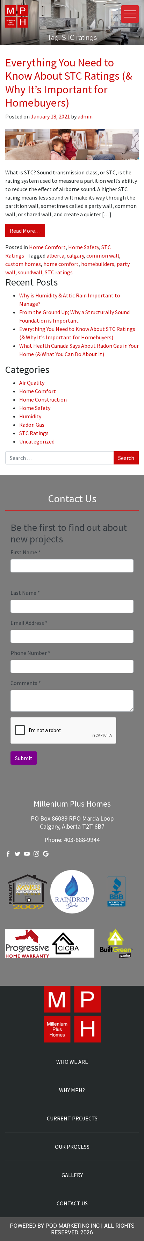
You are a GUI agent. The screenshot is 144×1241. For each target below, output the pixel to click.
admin (85, 116)
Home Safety (83, 247)
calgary (75, 255)
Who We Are (72, 1061)
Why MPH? (72, 1090)
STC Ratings (34, 433)
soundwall (30, 272)
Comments (25, 682)
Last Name (25, 592)
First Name (25, 552)
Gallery (72, 1174)
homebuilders (97, 263)
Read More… (25, 230)
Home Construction (43, 399)
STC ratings (59, 272)
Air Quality (31, 382)
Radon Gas (31, 424)
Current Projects (72, 1118)
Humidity (30, 416)
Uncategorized (37, 441)
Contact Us (72, 1203)
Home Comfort (47, 247)
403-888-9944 (82, 840)
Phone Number (30, 652)
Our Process (72, 1146)
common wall (102, 255)
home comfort (61, 263)
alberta (55, 255)
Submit (24, 758)
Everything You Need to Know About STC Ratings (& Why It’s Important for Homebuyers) (68, 83)
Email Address (29, 622)
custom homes (23, 263)
